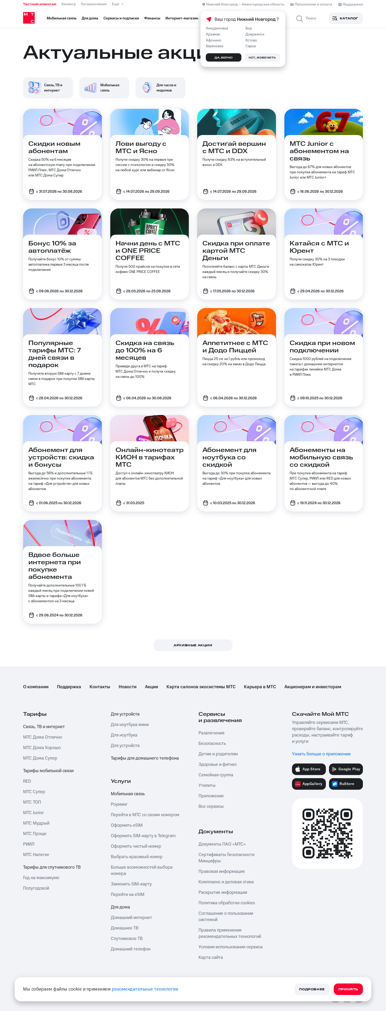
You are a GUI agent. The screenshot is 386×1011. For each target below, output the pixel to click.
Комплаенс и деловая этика (226, 882)
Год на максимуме (41, 878)
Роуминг (119, 804)
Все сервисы (211, 806)
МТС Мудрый (36, 823)
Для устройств (125, 714)
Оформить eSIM (127, 825)
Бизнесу (68, 4)
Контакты (100, 687)
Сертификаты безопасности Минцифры (226, 858)
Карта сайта (211, 957)
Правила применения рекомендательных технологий (230, 933)
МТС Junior (33, 813)
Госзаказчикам (94, 4)
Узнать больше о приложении (321, 754)
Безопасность (212, 743)
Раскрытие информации (223, 892)
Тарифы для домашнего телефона (145, 758)
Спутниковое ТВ (127, 938)
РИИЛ (28, 844)
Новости (128, 687)
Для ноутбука (124, 735)
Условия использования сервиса (231, 947)
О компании (36, 687)
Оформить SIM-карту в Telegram (143, 836)
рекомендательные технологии (145, 989)
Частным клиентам (39, 4)
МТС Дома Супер (40, 758)
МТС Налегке (36, 855)
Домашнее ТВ (124, 928)
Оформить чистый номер (136, 846)
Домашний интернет (131, 918)
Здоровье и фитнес (218, 764)
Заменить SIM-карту (131, 884)
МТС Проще (34, 834)
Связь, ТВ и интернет (44, 727)
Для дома (120, 907)
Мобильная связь (128, 794)
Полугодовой (36, 888)
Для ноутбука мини (130, 725)
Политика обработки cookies (227, 903)
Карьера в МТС (260, 687)
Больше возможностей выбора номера (142, 870)
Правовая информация (221, 871)
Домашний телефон (130, 949)
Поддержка (69, 687)
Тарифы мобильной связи (48, 771)
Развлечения (211, 733)
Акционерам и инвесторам (312, 687)
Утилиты (207, 785)
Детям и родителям (218, 754)
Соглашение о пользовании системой (226, 916)
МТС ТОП (32, 802)
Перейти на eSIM (127, 894)
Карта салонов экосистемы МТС (201, 687)
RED (27, 781)
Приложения (211, 796)
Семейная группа (216, 775)
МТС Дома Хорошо (42, 748)
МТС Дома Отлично (42, 737)
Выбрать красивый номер (137, 857)
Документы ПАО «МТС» (222, 844)
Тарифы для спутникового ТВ (52, 867)
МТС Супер (34, 792)
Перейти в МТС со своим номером (145, 815)
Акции (151, 687)
